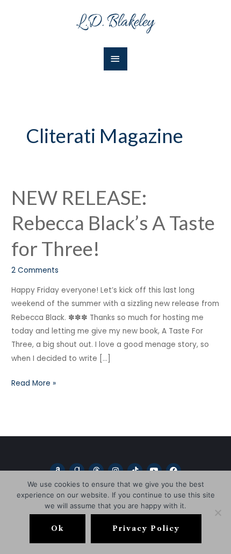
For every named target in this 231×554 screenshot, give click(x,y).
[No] (217, 512)
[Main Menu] (115, 58)
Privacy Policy (146, 528)
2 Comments (35, 270)
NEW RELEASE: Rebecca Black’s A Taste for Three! (113, 223)
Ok (57, 528)
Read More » (33, 382)
